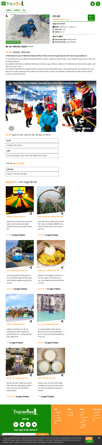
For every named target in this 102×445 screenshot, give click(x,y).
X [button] (99, 438)
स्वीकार (89, 438)
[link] (20, 200)
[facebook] (16, 425)
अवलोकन (8, 10)
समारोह (71, 412)
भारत (68, 19)
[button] (3, 3)
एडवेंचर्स (58, 412)
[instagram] (28, 425)
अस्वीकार (89, 441)
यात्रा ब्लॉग (84, 417)
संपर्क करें (97, 415)
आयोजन (58, 418)
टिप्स (24, 10)
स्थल (57, 415)
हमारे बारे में (97, 412)
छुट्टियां (71, 415)
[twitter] (22, 425)
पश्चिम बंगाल (63, 19)
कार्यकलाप (17, 10)
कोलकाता (56, 19)
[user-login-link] (92, 4)
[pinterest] (34, 425)
